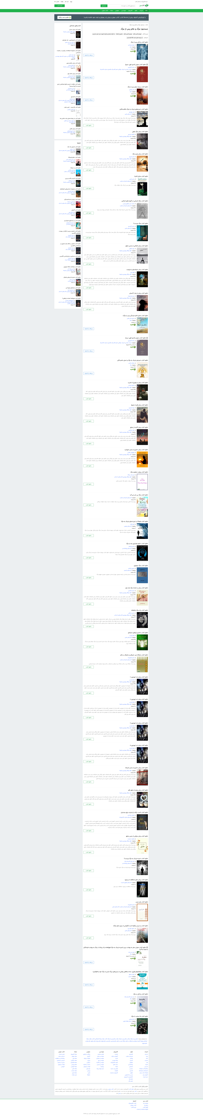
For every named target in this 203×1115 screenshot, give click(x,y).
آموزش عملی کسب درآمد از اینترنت (114, 823)
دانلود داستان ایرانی (103, 619)
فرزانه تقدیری (71, 191)
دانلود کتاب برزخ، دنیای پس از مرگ (138, 87)
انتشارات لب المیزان (115, 913)
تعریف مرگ (128, 118)
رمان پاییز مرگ (120, 167)
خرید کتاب (133, 1107)
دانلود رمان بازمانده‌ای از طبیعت (101, 282)
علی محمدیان (71, 88)
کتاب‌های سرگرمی (71, 109)
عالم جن (108, 1041)
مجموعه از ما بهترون (126, 686)
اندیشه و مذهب (129, 1056)
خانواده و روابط (87, 1058)
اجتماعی (131, 1066)
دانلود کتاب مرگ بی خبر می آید (139, 495)
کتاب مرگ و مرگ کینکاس (101, 1039)
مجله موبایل (74, 1056)
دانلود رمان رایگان (113, 140)
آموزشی (63, 1066)
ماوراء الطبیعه (122, 232)
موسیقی (88, 1068)
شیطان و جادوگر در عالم (110, 664)
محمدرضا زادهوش (70, 223)
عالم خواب (88, 1041)
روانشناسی (130, 1064)
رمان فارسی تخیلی (99, 686)
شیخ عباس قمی (130, 318)
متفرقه (88, 1075)
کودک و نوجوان (87, 1066)
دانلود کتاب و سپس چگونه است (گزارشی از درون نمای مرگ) (130, 926)
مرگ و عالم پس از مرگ (94, 118)
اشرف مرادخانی (131, 815)
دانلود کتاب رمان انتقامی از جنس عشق (137, 246)
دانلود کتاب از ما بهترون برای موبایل (120, 712)
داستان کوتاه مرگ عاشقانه (93, 619)
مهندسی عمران (100, 1056)
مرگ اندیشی (128, 210)
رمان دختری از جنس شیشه (120, 778)
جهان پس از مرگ (127, 185)
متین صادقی (131, 613)
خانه (146, 10)
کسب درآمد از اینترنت (120, 821)
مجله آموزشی (74, 1066)
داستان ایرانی (104, 623)
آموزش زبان (145, 1075)
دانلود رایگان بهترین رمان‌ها (69, 32)
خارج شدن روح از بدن (104, 210)
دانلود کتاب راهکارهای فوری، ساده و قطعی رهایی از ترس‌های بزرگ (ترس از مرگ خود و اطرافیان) (120, 972)
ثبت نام (67, 1)
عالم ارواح (103, 1041)
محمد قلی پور (131, 226)
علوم (136, 10)
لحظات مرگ (117, 185)
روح (121, 118)
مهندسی (123, 10)
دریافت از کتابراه (89, 55)
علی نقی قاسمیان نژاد (129, 861)
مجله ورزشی (74, 1064)
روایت (129, 481)
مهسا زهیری (131, 408)
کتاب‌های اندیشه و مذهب (69, 171)
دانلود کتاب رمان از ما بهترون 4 (139, 745)
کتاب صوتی (105, 10)
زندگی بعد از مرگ (112, 232)
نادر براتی (72, 149)
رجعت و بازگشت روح (131, 643)
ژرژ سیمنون (71, 180)
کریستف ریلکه (131, 475)
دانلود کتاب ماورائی (110, 911)
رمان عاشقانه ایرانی (116, 280)
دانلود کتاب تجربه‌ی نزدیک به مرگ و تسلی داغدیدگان (132, 360)
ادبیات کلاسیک (103, 69)
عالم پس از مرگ (134, 1039)
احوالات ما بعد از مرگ (109, 502)
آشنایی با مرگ (127, 530)
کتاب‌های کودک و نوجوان (69, 102)
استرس (130, 976)
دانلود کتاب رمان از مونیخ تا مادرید (138, 383)
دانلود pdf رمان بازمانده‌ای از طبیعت (103, 280)
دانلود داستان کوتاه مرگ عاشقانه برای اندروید (112, 621)
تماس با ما (56, 1)
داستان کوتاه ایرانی (127, 1021)
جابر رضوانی (131, 89)
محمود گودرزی (131, 928)
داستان (146, 1054)
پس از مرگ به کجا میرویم (106, 118)
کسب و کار (128, 821)
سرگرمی (88, 1062)
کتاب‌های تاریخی (71, 44)
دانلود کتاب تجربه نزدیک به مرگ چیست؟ (136, 859)
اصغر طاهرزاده (131, 658)
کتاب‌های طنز (72, 122)
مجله (111, 10)
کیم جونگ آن (71, 269)
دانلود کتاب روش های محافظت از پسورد (136, 880)
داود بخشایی (131, 430)
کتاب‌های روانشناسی (70, 90)
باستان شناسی (127, 574)
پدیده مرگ (130, 234)
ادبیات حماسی (128, 69)
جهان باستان (113, 574)
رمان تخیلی (106, 686)
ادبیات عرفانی (121, 69)
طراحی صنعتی (101, 1054)
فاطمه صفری (71, 65)
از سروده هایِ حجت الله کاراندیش (134, 37)
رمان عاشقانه (95, 142)
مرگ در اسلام (116, 210)
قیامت (113, 934)
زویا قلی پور (71, 212)
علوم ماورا (128, 232)
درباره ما (146, 1105)
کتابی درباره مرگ (127, 502)
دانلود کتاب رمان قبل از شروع (139, 405)
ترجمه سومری (120, 574)
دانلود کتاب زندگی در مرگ (140, 994)
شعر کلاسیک (115, 69)
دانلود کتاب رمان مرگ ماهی (140, 132)
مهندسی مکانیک (100, 1062)
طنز (147, 1062)
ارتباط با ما (145, 1103)
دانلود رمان (104, 140)
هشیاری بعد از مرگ (119, 554)
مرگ (124, 118)
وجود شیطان (102, 664)
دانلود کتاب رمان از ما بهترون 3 (139, 723)
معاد (131, 47)
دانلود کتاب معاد (127, 911)
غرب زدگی (123, 913)
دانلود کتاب (88, 125)
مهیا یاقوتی (131, 248)
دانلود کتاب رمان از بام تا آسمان (138, 293)
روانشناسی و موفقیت (60, 1058)
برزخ (110, 934)
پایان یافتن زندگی (102, 232)
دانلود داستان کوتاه (112, 623)
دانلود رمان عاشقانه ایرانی (125, 144)
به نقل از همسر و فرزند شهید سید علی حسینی (104, 34)
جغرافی (131, 1062)
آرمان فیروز (131, 156)
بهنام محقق (131, 974)
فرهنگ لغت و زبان (144, 1073)
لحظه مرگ (86, 118)
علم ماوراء (121, 530)
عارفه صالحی (131, 363)
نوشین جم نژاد (70, 202)
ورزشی (88, 1071)
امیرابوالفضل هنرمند (69, 300)
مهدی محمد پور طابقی (69, 121)
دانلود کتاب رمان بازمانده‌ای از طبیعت (137, 270)
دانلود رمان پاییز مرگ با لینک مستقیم (92, 163)
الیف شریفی (71, 76)
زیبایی (88, 1060)
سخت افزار (115, 1064)
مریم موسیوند (131, 296)
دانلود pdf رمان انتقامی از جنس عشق (98, 259)
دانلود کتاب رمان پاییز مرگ (140, 154)
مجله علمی (74, 1068)
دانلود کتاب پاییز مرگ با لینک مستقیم (112, 165)
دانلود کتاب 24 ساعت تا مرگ (139, 1016)
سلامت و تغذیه (86, 1064)
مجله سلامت (74, 1071)
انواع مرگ (128, 913)
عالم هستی (113, 1041)
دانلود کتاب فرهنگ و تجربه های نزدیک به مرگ (134, 521)
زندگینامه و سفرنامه (143, 1068)
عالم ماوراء (144, 1043)
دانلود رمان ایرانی (129, 142)
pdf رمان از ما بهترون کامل (103, 710)
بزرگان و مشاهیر (86, 1054)
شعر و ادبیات (62, 1054)
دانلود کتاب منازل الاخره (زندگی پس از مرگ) (135, 316)
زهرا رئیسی (131, 635)
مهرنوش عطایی (131, 452)
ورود (71, 1)
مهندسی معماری (100, 1058)
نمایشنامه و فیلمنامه (143, 1071)
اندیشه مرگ (121, 210)
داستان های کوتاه (128, 623)
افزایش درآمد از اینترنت (122, 825)
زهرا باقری (72, 99)
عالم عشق (93, 1041)
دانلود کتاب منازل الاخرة (141, 176)
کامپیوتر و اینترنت (114, 1073)
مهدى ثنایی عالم (128, 34)
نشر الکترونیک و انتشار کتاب (141, 1)
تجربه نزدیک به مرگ (126, 867)
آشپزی (88, 1056)
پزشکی (131, 1058)
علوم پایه (131, 1079)
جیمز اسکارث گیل (70, 159)
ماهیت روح (112, 641)
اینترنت (116, 1054)
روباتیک (102, 1066)
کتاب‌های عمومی (128, 526)
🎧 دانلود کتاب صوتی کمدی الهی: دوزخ (136, 65)
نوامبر (117, 481)
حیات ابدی (104, 641)
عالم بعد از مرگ (109, 120)
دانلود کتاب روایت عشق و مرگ (139, 472)
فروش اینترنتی (112, 825)
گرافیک (116, 1071)
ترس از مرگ (118, 641)
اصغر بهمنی (131, 1019)
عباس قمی (131, 179)
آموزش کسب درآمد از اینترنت (108, 821)
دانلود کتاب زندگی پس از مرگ (139, 42)
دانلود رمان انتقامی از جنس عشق (97, 255)
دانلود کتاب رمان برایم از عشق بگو (138, 790)
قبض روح (126, 934)
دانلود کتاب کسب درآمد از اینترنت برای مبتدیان (134, 812)
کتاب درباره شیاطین (93, 664)
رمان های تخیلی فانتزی (109, 734)
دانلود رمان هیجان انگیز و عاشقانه (103, 845)
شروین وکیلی (131, 568)
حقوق (131, 1073)
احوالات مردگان (100, 502)
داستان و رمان (61, 1056)
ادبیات (141, 10)
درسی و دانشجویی (129, 1075)
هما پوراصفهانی (70, 131)
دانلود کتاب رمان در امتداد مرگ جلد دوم (136, 588)
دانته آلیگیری (131, 67)
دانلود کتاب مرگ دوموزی (141, 566)
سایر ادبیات (145, 1077)
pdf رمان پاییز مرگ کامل (125, 163)
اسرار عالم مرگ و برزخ (127, 122)
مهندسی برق (101, 1060)
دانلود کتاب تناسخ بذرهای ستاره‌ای (138, 633)
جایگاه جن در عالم (126, 664)
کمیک (146, 1064)
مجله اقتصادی (74, 1062)
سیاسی (131, 1068)
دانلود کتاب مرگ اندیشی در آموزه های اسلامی (135, 201)
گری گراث (132, 524)
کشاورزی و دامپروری (128, 1077)
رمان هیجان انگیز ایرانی (89, 845)
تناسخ (129, 641)
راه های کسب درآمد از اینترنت (129, 823)
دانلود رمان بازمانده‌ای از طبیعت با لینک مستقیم (120, 284)
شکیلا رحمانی (131, 385)
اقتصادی (131, 1054)
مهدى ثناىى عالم (137, 34)
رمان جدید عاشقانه (88, 774)
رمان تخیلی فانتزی (122, 688)
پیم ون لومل (131, 546)
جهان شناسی (102, 120)
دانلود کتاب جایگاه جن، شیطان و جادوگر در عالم (134, 655)
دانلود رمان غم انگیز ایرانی (113, 259)
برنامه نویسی (115, 1060)
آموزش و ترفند (114, 1056)
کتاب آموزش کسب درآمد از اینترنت (93, 821)
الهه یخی (132, 272)
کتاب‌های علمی (128, 114)
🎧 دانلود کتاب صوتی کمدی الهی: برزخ (136, 338)
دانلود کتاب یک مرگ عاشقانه (139, 610)
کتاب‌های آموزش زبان (70, 237)
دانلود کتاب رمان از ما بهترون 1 (139, 677)
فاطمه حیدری (131, 134)
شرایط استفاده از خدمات (142, 1109)
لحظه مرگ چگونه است (130, 120)
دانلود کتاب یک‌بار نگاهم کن (124, 797)
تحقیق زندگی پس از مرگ (119, 120)
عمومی (117, 10)
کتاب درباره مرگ (117, 122)
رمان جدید (120, 140)
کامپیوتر (130, 10)
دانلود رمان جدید (127, 140)
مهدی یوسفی (131, 45)
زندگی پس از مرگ (94, 120)
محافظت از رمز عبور (118, 886)
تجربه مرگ (118, 867)
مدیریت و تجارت (61, 1062)
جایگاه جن (119, 664)
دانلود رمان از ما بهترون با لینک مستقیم (99, 708)
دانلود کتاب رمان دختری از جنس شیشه (136, 768)
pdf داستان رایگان (97, 623)
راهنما (62, 1)
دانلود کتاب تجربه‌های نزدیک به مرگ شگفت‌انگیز (134, 109)
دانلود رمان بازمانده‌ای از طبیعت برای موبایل (98, 284)
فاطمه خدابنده (131, 839)
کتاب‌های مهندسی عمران (69, 56)
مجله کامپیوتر (74, 1054)
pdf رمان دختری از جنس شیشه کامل (104, 778)
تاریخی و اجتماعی (61, 1060)
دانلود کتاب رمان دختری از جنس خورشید (136, 450)
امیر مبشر (72, 279)
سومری (104, 574)
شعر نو (146, 1060)
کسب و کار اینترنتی (104, 825)
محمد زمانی (71, 55)
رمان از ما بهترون (121, 710)
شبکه (116, 1066)
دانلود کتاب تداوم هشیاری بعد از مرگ (137, 544)
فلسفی (109, 69)
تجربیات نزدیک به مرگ (125, 532)
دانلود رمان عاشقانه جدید (130, 776)
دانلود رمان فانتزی (113, 688)
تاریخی (131, 1060)
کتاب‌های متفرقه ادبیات (70, 260)
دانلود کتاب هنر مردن (142, 902)
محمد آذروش (71, 235)
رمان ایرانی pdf (90, 140)
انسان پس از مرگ (98, 641)
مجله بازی (75, 1058)
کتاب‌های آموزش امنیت (126, 882)
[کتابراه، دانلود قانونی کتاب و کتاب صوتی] (133, 51)
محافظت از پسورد (127, 886)
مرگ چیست (94, 232)
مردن (134, 234)
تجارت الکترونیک (114, 1062)
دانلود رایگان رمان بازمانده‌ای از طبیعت (117, 282)
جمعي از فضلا (119, 34)
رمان (108, 140)
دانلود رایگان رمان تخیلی (115, 686)
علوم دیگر (131, 1081)
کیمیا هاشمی (131, 590)
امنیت (116, 1058)
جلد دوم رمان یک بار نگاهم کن (97, 797)
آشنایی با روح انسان (119, 552)
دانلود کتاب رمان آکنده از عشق (139, 427)
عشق (126, 481)
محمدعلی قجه (71, 290)
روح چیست (88, 232)
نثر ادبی (146, 1066)
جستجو (104, 6)
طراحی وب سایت (114, 1068)
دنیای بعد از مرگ (116, 118)
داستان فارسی (88, 623)
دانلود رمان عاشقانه (102, 142)
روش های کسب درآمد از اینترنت (115, 827)
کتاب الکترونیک (132, 1103)
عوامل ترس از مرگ (89, 641)
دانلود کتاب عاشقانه (105, 257)
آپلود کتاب (59, 5)
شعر (147, 1058)
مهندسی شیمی (100, 1064)
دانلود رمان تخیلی (90, 686)
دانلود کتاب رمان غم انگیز (125, 259)
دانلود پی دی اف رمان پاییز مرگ (96, 165)
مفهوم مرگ (99, 574)
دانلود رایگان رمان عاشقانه (113, 142)
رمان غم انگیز (130, 257)
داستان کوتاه (121, 623)
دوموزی (108, 574)
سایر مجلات (74, 1075)
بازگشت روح (124, 641)
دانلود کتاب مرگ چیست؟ (140, 223)
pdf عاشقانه (122, 142)
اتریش (120, 481)
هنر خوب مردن (119, 911)
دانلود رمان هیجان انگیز (116, 845)
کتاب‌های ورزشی (71, 281)
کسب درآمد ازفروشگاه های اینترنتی (97, 823)
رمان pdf (109, 163)
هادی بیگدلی (71, 170)
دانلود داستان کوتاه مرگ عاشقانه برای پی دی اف (120, 619)
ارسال (119, 1093)
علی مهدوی (131, 112)
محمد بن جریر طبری (69, 42)
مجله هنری (74, 1073)
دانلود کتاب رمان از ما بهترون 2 (139, 699)
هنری (89, 1073)
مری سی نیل (131, 952)
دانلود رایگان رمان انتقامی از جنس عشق (112, 261)
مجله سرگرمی (74, 1060)
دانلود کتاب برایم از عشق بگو (111, 797)
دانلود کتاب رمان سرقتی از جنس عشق (137, 836)
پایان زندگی (95, 530)
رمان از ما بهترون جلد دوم (106, 712)
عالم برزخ (99, 1041)
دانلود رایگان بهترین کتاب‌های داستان (67, 100)
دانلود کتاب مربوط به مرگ (113, 530)
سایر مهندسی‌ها (100, 1068)
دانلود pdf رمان (97, 140)
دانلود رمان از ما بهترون (125, 708)
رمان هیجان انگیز (127, 845)
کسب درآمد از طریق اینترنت (93, 825)
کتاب (135, 1091)
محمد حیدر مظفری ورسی (128, 203)
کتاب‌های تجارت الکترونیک (125, 817)
